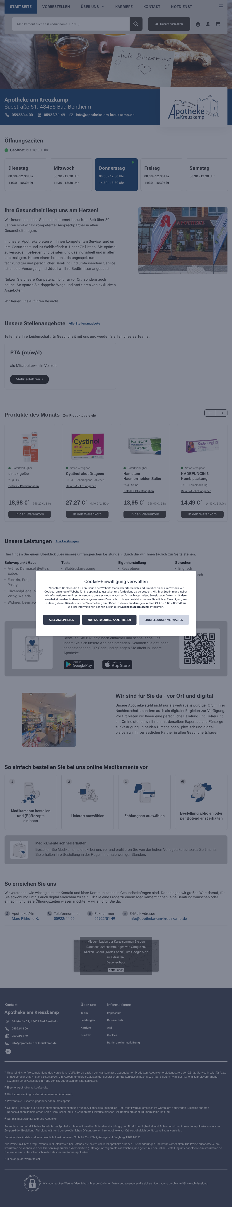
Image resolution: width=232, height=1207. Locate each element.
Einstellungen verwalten (164, 619)
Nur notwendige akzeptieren (109, 619)
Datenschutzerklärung (134, 607)
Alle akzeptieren (61, 619)
